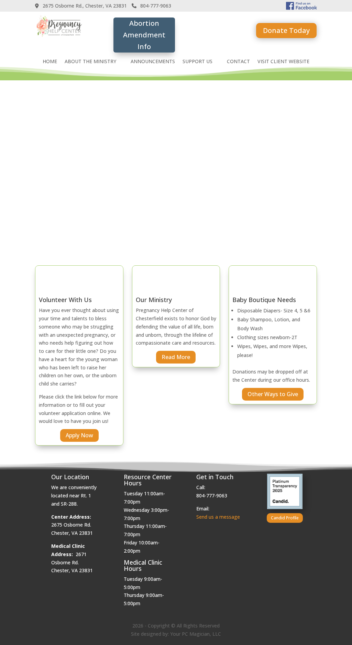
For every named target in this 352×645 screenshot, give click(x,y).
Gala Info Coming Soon (215, 33)
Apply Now (79, 435)
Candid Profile (285, 518)
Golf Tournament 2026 (244, 122)
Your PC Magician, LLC (195, 634)
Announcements (153, 62)
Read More (176, 357)
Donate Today (286, 30)
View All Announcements (263, 220)
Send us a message (218, 517)
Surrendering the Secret (246, 170)
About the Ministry (90, 62)
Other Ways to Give (273, 394)
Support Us (197, 62)
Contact (238, 62)
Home (50, 62)
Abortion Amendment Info (144, 35)
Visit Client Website (283, 62)
